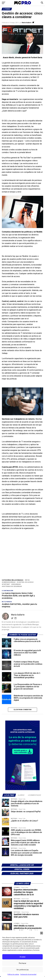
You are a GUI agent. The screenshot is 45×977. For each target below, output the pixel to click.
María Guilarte (26, 22)
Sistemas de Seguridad (12, 586)
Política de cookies (13, 974)
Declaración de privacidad (28, 974)
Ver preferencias (22, 970)
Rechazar (22, 963)
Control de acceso (25, 582)
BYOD (28, 580)
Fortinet (6, 584)
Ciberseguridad (9, 582)
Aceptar (23, 957)
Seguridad (16, 584)
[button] (41, 933)
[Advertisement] (22, 555)
